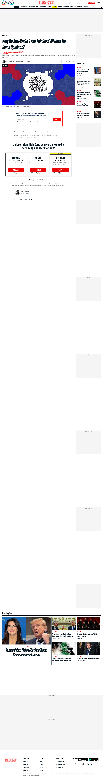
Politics (54, 7)
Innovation (73, 7)
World (41, 764)
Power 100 (66, 7)
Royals (49, 7)
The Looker (32, 7)
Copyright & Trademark (87, 773)
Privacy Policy (39, 121)
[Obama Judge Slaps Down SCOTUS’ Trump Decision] (97, 108)
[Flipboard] (95, 764)
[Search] (101, 7)
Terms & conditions (75, 773)
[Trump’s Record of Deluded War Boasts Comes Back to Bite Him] (97, 96)
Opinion (60, 7)
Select (16, 170)
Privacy (48, 773)
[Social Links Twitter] (82, 764)
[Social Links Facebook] (79, 764)
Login (45, 180)
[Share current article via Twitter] (66, 61)
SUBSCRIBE (91, 2)
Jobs (36, 773)
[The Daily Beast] (46, 2)
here (35, 199)
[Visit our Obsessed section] (13, 2)
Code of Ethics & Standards (58, 773)
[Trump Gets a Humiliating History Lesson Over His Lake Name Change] (97, 85)
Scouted (85, 7)
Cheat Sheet (24, 7)
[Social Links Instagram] (85, 764)
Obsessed (43, 7)
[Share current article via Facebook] (62, 61)
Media (37, 7)
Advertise (40, 773)
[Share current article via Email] (69, 61)
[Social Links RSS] (92, 764)
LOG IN (98, 2)
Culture (42, 767)
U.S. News (79, 7)
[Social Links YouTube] (88, 764)
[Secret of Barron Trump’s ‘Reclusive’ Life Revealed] (97, 117)
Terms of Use (32, 121)
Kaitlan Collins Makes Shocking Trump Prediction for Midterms (26, 652)
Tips (33, 773)
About (24, 773)
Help (44, 773)
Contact (29, 773)
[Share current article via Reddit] (73, 61)
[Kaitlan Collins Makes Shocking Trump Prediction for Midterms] (97, 74)
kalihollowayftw (25, 193)
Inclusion (67, 773)
